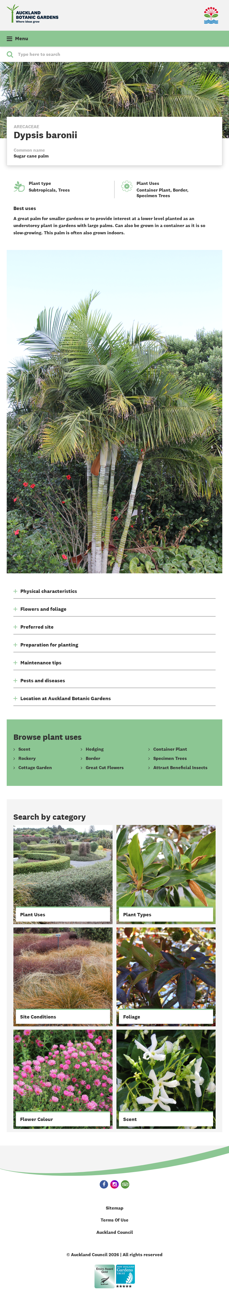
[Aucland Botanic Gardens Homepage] (32, 13)
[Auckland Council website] (194, 15)
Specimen (153, 196)
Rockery (27, 758)
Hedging (95, 749)
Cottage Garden (35, 768)
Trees (64, 190)
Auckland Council (114, 1232)
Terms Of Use (114, 1220)
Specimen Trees (170, 758)
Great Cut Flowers (105, 768)
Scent (24, 749)
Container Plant (153, 190)
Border (180, 190)
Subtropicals (42, 190)
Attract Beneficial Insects (180, 768)
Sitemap (114, 1208)
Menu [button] (21, 38)
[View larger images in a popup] (114, 411)
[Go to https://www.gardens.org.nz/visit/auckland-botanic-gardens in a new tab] (125, 1277)
